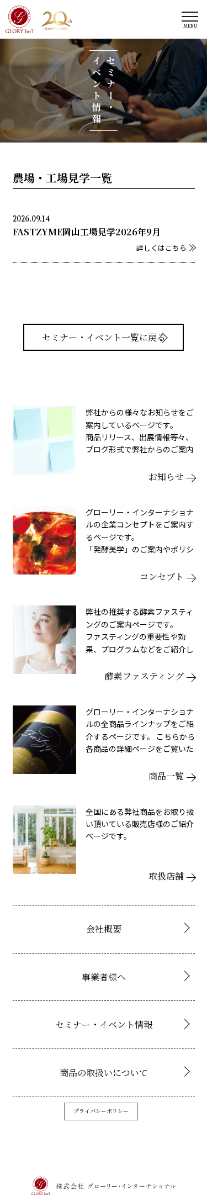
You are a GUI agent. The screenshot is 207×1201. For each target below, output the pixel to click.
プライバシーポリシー (101, 1111)
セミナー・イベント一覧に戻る (104, 337)
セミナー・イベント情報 (103, 1024)
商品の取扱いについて (104, 1072)
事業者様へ (104, 977)
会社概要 (103, 929)
